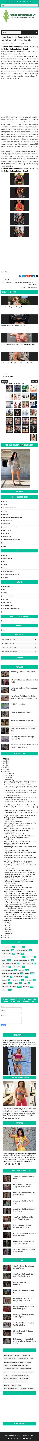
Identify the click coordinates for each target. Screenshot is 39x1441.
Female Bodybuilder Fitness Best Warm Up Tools (24, 1202)
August (6, 920)
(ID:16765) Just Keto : (10, 884)
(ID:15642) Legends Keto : (18, 704)
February (7, 931)
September (8, 779)
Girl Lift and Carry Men (10, 527)
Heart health (7, 602)
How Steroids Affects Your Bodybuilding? (16, 850)
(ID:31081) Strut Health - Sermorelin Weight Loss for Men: (23, 1324)
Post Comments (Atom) (16, 383)
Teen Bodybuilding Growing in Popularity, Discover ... (20, 781)
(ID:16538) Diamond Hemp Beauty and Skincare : (19, 914)
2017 (4, 937)
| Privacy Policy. (30, 1435)
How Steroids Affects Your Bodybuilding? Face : (18, 870)
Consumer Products (9, 558)
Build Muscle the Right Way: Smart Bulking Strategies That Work (23, 1299)
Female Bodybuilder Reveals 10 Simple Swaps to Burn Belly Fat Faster (24, 1275)
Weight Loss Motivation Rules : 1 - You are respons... (20, 891)
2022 (4, 766)
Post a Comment (8, 376)
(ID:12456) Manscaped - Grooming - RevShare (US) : (20, 874)
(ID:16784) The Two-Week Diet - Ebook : (16, 799)
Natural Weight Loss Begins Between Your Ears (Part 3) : (24, 681)
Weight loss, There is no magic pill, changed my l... (19, 880)
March (6, 930)
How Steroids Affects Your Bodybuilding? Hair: (18, 855)
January (6, 933)
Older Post (34, 381)
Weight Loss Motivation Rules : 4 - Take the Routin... (20, 905)
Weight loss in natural (10, 508)
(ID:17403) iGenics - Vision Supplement (16, 834)
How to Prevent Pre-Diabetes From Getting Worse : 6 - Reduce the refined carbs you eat (24, 697)
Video (4, 546)
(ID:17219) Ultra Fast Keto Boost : (14, 889)
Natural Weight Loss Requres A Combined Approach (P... (20, 847)
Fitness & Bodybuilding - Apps (11, 539)
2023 (4, 764)
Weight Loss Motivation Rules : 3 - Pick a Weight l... (19, 901)
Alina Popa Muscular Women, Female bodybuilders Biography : (23, 1307)
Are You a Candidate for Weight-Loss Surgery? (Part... (20, 916)
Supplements (6, 524)
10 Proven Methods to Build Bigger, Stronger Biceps (23, 1332)
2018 (4, 935)
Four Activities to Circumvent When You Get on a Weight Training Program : (24, 746)
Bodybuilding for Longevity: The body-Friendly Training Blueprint (23, 1242)
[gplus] (14, 1)
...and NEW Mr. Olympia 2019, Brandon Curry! (18, 861)
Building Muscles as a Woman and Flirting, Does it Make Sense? (18, 344)
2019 (4, 771)
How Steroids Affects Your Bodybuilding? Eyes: (18, 876)
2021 (4, 767)
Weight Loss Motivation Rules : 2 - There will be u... (19, 897)
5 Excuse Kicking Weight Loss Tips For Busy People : (20, 872)
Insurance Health (8, 571)
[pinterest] (30, 1)
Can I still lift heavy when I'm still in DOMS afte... (18, 785)
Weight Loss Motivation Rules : (13, 885)
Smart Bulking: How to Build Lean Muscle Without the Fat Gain (24, 1234)
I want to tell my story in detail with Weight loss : (23, 729)
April (5, 928)
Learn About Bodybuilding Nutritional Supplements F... (20, 918)
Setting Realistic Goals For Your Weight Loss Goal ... (20, 783)
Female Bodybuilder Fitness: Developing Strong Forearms (24, 1210)
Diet (4, 561)
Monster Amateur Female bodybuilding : (22, 720)
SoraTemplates (12, 1435)
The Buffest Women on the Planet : (21, 712)
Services (4, 980)
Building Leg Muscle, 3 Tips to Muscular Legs (16, 1040)
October (7, 777)
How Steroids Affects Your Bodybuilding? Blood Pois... (20, 895)
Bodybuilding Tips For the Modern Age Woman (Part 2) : (21, 813)
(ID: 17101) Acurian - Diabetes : (13, 908)
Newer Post (4, 381)
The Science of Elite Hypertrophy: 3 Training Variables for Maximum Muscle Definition (24, 1341)
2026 (4, 758)
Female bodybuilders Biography (12, 517)
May (5, 926)
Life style (5, 504)
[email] (24, 1)
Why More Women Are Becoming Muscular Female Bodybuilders (22, 1226)
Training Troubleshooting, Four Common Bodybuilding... (16, 818)
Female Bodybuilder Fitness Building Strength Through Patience (23, 1218)
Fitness (5, 564)
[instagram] (17, 1)
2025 (4, 760)
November (7, 775)
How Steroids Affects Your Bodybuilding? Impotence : (20, 899)
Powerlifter (6, 543)
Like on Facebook (8, 643)
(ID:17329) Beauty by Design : (13, 821)
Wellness (5, 577)
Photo (26, 43)
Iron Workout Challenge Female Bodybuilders (13, 325)
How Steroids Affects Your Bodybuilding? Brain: (18, 863)
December (7, 773)
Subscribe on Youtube (9, 647)
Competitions (7, 530)
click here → (30, 1115)
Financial (5, 621)
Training (5, 514)
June (5, 924)
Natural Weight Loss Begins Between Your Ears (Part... (20, 790)
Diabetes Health (7, 586)
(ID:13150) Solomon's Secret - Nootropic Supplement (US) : (22, 738)
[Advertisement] (19, 97)
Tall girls (6, 533)
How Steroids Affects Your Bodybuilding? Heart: (18, 882)
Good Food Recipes (8, 596)
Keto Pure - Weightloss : (11, 868)
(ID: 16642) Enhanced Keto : (12, 795)
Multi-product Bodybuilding (11, 574)
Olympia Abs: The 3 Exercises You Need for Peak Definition (24, 1250)
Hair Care (5, 568)
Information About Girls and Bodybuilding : (21, 1283)
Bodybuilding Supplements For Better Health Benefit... (20, 907)
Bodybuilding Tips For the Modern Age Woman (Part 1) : (24, 689)
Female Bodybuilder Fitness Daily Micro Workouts (24, 1177)
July (5, 922)
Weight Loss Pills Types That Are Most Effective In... (20, 816)
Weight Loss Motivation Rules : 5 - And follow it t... (19, 910)
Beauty (5, 555)
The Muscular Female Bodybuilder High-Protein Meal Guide (17, 363)
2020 (4, 769)
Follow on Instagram (9, 651)
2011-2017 (24, 1435)
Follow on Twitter (8, 639)
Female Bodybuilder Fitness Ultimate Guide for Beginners (23, 1316)
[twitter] (8, 1)
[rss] (21, 1)
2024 (4, 762)
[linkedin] (13, 1118)
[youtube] (27, 1)
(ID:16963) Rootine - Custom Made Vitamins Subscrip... (20, 878)
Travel (5, 630)
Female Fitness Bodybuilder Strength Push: (12, 307)
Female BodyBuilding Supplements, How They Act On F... (20, 787)
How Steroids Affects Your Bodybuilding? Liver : (18, 887)
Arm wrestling (7, 536)
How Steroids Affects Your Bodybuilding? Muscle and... (20, 893)
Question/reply (7, 520)
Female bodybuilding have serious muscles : (23, 672)
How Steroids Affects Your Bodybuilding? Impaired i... (20, 903)
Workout (5, 511)
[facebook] (11, 1)
